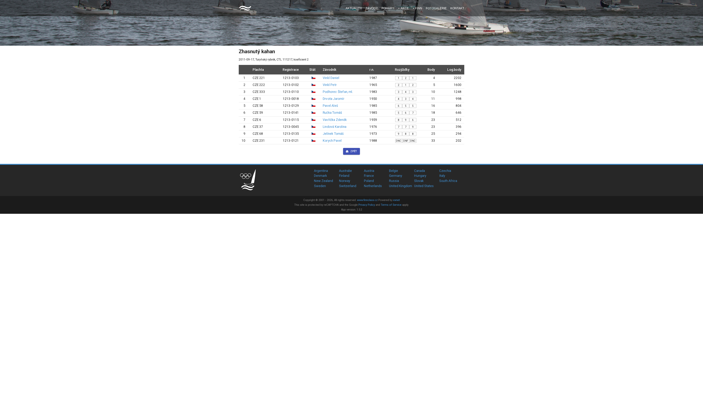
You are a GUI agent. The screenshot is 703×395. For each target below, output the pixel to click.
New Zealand (323, 181)
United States (424, 186)
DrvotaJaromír (333, 99)
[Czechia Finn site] (245, 8)
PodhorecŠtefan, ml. (338, 92)
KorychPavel (332, 140)
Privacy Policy (366, 204)
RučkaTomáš (332, 112)
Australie (345, 171)
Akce (405, 8)
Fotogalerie (436, 8)
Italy (442, 176)
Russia (394, 181)
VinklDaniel (331, 78)
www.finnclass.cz (367, 200)
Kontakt (457, 8)
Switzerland (347, 186)
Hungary (420, 176)
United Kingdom (400, 186)
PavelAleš (330, 106)
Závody (372, 8)
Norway (344, 181)
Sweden (320, 186)
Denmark (320, 176)
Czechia (445, 171)
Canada (419, 171)
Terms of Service (391, 204)
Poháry (388, 8)
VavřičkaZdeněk (335, 120)
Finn (418, 8)
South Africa (448, 181)
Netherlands (373, 186)
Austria (369, 171)
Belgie (393, 171)
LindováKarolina (334, 127)
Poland (369, 181)
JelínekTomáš (333, 134)
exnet (396, 200)
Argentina (321, 171)
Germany (395, 176)
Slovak (419, 181)
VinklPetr (330, 85)
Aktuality (354, 8)
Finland (344, 176)
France (369, 176)
